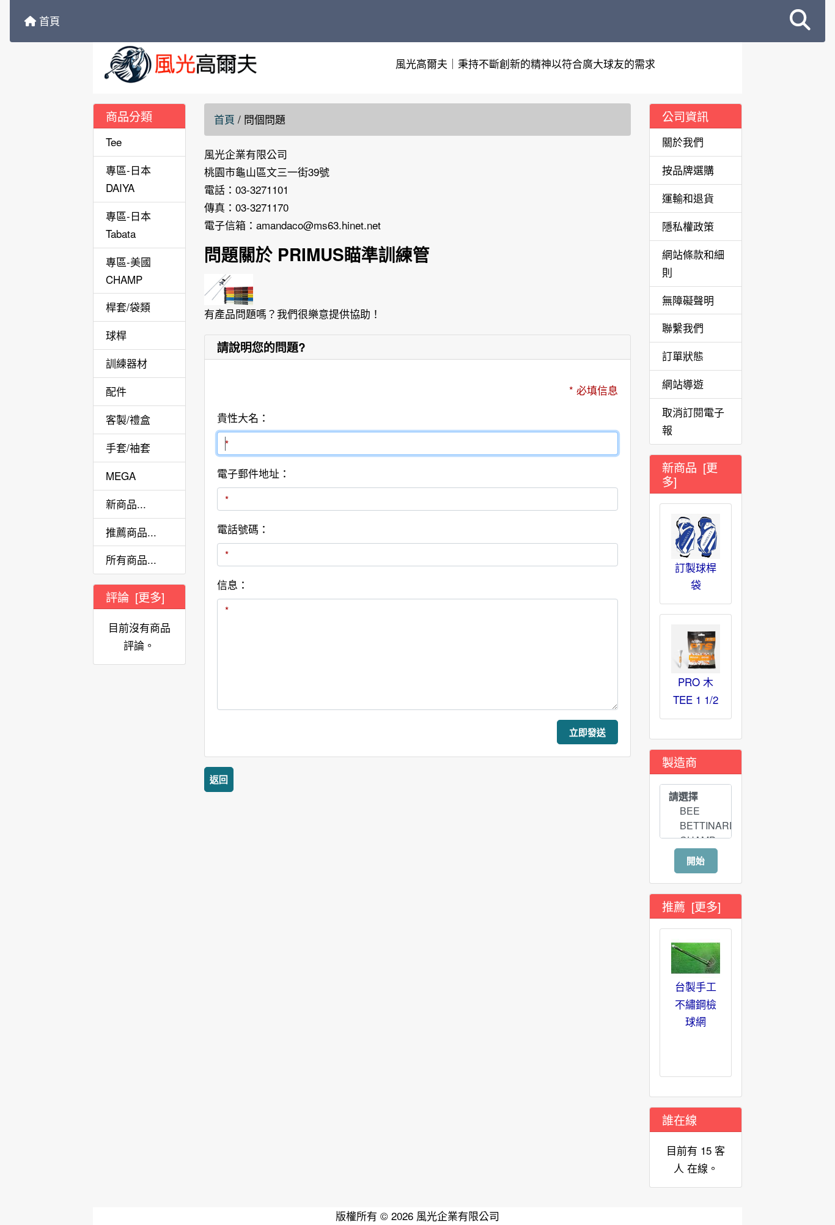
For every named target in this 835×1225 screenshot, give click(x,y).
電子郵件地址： (253, 473)
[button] (800, 21)
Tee (114, 141)
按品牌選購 (688, 169)
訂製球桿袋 (695, 576)
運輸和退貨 (688, 197)
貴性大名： (243, 417)
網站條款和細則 (693, 262)
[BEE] (696, 811)
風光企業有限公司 (457, 1215)
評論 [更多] (135, 596)
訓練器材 (126, 363)
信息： (232, 584)
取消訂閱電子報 (693, 420)
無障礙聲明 (688, 300)
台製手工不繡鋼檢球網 (695, 1004)
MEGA (121, 475)
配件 (116, 391)
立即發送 (587, 732)
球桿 (116, 334)
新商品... (126, 503)
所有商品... (131, 559)
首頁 (48, 20)
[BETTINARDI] (696, 825)
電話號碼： (243, 528)
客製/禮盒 (128, 419)
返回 (219, 779)
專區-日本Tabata (128, 224)
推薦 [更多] (691, 906)
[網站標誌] (202, 64)
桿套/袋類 (128, 306)
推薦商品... (131, 531)
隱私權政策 (688, 226)
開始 (695, 860)
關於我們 (683, 141)
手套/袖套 (128, 447)
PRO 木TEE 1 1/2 (695, 690)
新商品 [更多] (690, 474)
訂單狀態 (683, 355)
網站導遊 (683, 383)
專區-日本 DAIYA (128, 178)
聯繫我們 (683, 327)
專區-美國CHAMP (128, 270)
